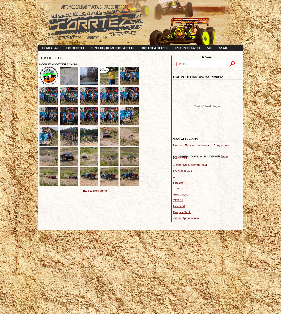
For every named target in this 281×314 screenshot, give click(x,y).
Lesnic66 (179, 206)
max (223, 48)
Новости (75, 48)
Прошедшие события (113, 48)
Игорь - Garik (182, 212)
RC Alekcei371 (182, 170)
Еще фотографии (95, 190)
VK (209, 48)
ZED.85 (178, 200)
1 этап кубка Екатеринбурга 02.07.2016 (199, 164)
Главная (50, 48)
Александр (180, 194)
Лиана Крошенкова (186, 218)
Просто (178, 182)
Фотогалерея (155, 48)
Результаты (187, 48)
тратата (178, 188)
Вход (207, 56)
